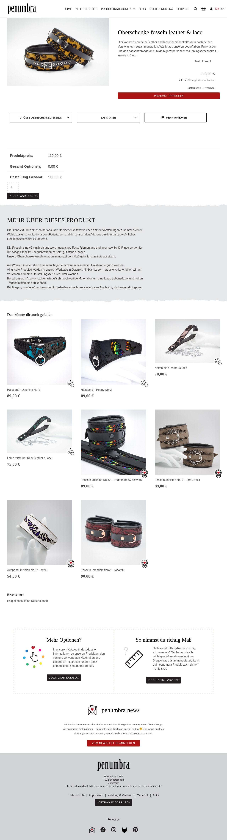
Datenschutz (76, 795)
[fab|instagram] (113, 829)
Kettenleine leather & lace (171, 367)
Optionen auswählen (187, 398)
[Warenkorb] (203, 9)
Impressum (96, 795)
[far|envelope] (92, 830)
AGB (156, 795)
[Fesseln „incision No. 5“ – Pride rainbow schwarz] (113, 442)
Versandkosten (206, 80)
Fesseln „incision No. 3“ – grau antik (177, 479)
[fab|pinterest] (124, 830)
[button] (134, 8)
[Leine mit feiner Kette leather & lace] (39, 431)
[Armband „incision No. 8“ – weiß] (39, 532)
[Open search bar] (195, 8)
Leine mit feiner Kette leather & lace (29, 458)
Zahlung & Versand (120, 795)
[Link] (211, 8)
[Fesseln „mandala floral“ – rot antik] (113, 532)
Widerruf (142, 795)
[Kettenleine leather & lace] (187, 341)
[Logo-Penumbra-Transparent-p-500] (22, 9)
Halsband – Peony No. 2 (96, 389)
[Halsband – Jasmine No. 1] (39, 352)
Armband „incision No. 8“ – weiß (27, 570)
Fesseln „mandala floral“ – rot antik (102, 570)
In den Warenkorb (23, 195)
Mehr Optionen (176, 117)
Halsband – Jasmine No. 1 (23, 389)
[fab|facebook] (103, 829)
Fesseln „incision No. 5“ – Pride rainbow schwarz (111, 479)
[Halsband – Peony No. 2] (113, 352)
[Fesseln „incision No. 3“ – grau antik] (187, 442)
